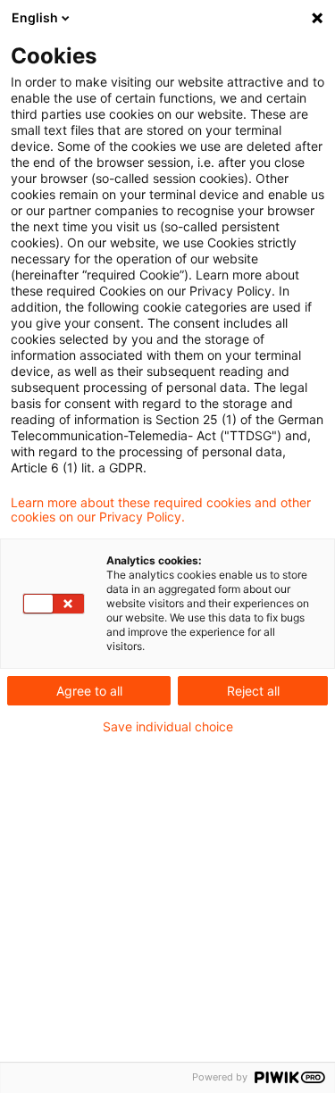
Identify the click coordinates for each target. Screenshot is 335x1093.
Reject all (253, 690)
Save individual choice (168, 727)
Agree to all (89, 690)
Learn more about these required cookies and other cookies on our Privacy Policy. (161, 510)
